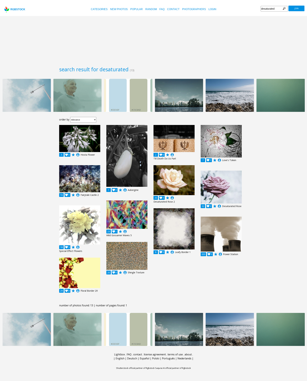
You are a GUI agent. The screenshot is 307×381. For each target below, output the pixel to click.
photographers (194, 9)
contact (173, 9)
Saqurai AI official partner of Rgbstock (173, 368)
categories (99, 9)
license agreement (155, 354)
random (151, 9)
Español (144, 358)
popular (136, 9)
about (188, 354)
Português (168, 358)
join (297, 8)
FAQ (162, 9)
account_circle (78, 155)
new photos (119, 9)
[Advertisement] (153, 40)
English (120, 358)
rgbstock (17, 9)
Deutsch (132, 358)
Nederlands (184, 358)
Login (212, 9)
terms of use (175, 354)
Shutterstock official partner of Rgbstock (135, 368)
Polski (155, 358)
